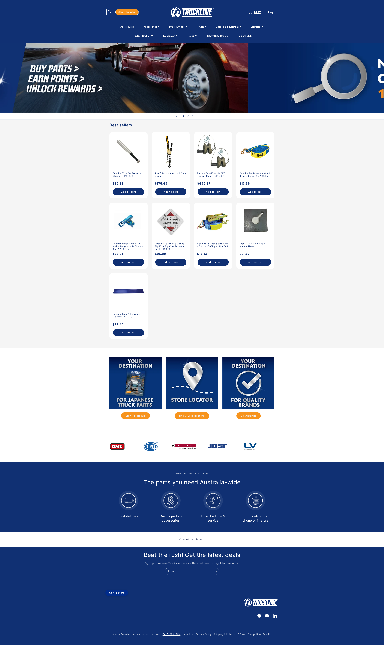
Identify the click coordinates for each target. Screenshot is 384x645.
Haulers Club (245, 36)
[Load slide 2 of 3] (188, 116)
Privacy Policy (204, 634)
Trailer (190, 36)
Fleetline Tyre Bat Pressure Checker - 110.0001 (126, 174)
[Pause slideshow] (207, 116)
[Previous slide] (176, 116)
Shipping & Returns (224, 634)
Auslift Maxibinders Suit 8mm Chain (170, 174)
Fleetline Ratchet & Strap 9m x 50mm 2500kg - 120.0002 (212, 245)
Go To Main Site (172, 634)
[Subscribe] (215, 571)
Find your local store (192, 415)
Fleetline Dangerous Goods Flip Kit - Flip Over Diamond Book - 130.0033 (170, 246)
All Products (127, 26)
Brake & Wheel (177, 26)
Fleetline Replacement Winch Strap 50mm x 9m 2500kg (254, 174)
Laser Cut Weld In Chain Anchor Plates (252, 245)
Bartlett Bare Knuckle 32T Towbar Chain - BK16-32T (211, 174)
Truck (200, 26)
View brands (248, 415)
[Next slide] (200, 116)
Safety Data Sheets (217, 36)
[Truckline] (192, 12)
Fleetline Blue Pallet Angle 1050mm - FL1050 (126, 315)
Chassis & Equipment (227, 26)
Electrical (256, 26)
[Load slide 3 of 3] (192, 116)
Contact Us (116, 592)
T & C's (241, 634)
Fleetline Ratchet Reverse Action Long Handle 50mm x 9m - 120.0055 (128, 246)
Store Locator (127, 12)
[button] (109, 12)
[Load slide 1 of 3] (184, 116)
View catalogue (135, 415)
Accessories (150, 26)
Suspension (168, 36)
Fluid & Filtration (141, 36)
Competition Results (259, 634)
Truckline (126, 634)
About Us (188, 634)
